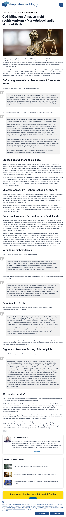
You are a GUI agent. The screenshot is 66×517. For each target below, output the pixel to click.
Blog (5, 12)
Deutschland (13, 12)
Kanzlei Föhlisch (36, 6)
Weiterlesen (36, 451)
